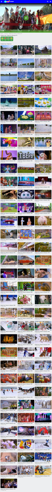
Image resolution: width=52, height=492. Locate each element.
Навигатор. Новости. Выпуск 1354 (8, 331)
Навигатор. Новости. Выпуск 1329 (25, 436)
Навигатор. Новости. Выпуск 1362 (25, 292)
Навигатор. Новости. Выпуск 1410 (25, 82)
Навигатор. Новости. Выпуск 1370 (42, 252)
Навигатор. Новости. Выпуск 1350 (25, 344)
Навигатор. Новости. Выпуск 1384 (8, 200)
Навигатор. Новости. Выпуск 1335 (25, 410)
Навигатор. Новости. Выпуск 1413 (25, 68)
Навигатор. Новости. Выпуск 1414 (8, 68)
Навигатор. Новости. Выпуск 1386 (25, 187)
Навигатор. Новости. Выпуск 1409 (42, 82)
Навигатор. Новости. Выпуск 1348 (8, 357)
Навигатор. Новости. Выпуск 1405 (8, 108)
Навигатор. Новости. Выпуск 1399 (8, 134)
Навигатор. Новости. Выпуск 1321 (8, 475)
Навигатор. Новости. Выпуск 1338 (25, 397)
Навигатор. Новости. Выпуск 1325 (42, 449)
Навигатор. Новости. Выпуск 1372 (8, 252)
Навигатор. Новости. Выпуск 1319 (42, 475)
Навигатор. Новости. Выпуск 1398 (25, 134)
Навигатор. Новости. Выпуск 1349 (42, 344)
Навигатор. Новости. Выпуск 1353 (25, 331)
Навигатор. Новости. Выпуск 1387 (8, 187)
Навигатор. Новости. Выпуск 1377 (25, 226)
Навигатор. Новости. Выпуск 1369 (8, 265)
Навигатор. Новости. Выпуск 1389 (25, 173)
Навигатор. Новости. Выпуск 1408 (8, 95)
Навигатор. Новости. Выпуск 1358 (42, 305)
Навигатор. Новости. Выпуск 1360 (8, 305)
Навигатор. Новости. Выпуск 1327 (8, 449)
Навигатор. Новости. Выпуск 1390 (8, 173)
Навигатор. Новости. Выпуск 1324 (8, 462)
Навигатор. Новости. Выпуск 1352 (42, 331)
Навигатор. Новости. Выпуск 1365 (25, 279)
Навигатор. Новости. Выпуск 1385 (42, 187)
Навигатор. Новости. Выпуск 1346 (42, 357)
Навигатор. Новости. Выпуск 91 (15, 33)
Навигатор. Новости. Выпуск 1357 (8, 318)
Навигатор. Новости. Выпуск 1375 (8, 239)
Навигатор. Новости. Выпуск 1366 (8, 279)
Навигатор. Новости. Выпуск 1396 (8, 147)
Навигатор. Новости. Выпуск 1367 (42, 265)
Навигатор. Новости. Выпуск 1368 (25, 265)
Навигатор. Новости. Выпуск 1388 (42, 173)
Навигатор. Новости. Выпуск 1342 (8, 384)
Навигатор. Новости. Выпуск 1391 (42, 160)
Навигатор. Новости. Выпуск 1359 (25, 305)
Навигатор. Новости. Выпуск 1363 (8, 292)
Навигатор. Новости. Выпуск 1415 (42, 55)
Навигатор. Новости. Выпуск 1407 (25, 95)
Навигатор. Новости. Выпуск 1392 (25, 160)
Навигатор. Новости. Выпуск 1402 (8, 121)
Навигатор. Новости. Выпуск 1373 (42, 239)
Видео (2, 33)
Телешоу (6, 33)
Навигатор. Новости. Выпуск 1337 (42, 397)
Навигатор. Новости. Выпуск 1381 (8, 213)
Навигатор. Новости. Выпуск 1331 (42, 423)
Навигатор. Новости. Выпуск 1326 (25, 449)
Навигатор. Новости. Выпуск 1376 (42, 226)
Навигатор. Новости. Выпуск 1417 (8, 55)
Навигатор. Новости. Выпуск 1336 (8, 410)
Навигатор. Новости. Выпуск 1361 (42, 292)
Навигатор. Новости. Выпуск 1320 (25, 475)
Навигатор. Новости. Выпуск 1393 (8, 160)
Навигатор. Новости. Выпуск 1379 (42, 213)
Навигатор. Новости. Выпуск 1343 (42, 370)
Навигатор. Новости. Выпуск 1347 (25, 357)
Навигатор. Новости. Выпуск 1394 (42, 147)
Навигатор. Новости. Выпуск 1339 (8, 397)
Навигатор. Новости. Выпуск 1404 (25, 108)
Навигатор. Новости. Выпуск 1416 (25, 55)
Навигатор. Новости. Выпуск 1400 (42, 121)
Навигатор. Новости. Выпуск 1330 (8, 436)
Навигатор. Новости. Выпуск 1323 (25, 462)
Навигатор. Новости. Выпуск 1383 (25, 200)
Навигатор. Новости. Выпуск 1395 (25, 147)
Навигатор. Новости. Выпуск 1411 (8, 82)
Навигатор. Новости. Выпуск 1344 (25, 370)
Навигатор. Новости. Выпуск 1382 (42, 200)
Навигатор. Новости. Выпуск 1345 (8, 370)
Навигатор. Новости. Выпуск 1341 (25, 384)
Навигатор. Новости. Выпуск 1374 (25, 239)
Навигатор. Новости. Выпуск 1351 (8, 344)
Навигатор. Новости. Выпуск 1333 (8, 423)
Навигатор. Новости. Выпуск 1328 (42, 436)
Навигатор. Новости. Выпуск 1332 (25, 423)
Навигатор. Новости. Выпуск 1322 (42, 462)
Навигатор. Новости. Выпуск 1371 (25, 252)
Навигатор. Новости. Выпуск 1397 (42, 134)
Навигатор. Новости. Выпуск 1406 (42, 95)
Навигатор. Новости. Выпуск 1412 (42, 68)
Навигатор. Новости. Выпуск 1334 (42, 410)
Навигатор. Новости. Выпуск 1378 (8, 226)
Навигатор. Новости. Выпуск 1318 (8, 489)
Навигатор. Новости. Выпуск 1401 (25, 121)
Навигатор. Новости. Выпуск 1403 (42, 108)
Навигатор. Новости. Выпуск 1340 (42, 384)
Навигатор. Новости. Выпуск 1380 (25, 213)
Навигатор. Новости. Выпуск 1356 (25, 318)
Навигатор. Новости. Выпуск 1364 (42, 279)
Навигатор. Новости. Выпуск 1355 (42, 318)
